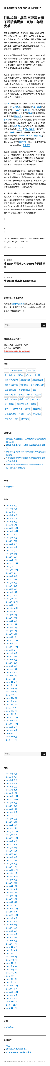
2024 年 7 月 (11, 579)
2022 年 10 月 (12, 647)
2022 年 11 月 (12, 643)
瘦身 (39, 107)
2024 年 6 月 (11, 582)
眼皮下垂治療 (22, 404)
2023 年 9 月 (11, 611)
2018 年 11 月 (11, 737)
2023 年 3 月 (11, 631)
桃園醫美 (24, 385)
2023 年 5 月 (11, 624)
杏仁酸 (37, 375)
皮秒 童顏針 (10, 404)
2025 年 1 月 (11, 560)
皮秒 (9, 103)
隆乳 (29, 414)
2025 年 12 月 (12, 528)
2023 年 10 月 (12, 608)
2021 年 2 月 (11, 711)
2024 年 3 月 (11, 592)
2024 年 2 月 (11, 595)
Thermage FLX (25, 135)
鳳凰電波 (26, 145)
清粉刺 (27, 110)
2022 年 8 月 (11, 653)
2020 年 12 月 (12, 717)
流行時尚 (10, 486)
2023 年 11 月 (11, 605)
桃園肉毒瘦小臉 (11, 385)
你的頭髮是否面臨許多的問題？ (22, 8)
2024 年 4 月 (11, 589)
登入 (8, 1046)
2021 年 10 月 (12, 685)
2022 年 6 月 (11, 659)
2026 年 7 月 (11, 509)
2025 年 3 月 (11, 554)
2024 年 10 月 (12, 570)
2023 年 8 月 (11, 615)
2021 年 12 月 (12, 679)
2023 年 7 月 (11, 618)
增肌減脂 (18, 116)
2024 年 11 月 (12, 566)
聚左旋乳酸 (30, 129)
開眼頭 (21, 414)
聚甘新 (28, 409)
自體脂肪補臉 (10, 414)
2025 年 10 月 (12, 531)
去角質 (16, 107)
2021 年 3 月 (11, 708)
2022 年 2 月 (11, 672)
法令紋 (19, 129)
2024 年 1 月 (11, 598)
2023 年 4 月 (11, 627)
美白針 (7, 409)
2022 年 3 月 (11, 669)
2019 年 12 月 (12, 733)
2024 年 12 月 (12, 563)
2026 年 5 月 (11, 515)
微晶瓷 (21, 375)
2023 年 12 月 (12, 602)
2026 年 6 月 (11, 512)
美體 (33, 107)
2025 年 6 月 (11, 544)
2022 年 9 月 (11, 650)
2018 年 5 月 (11, 740)
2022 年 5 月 (11, 663)
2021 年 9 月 (11, 688)
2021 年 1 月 (11, 714)
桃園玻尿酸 (25, 380)
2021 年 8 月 (11, 692)
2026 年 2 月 (11, 521)
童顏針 (34, 404)
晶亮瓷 (29, 375)
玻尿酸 (14, 399)
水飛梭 (12, 132)
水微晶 (6, 119)
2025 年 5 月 (11, 547)
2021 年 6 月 (11, 698)
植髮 (34, 390)
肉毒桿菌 (37, 409)
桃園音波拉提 (10, 390)
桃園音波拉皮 (24, 390)
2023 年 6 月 (11, 621)
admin (10, 247)
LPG (30, 113)
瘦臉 (21, 399)
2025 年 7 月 (11, 541)
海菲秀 (18, 110)
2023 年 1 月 (11, 637)
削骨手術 (31, 370)
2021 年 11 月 (11, 682)
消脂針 (38, 395)
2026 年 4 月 (11, 518)
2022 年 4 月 (11, 666)
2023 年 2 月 (11, 634)
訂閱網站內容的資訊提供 (16, 1049)
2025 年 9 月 (11, 534)
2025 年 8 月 (11, 537)
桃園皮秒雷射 (38, 380)
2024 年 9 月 (11, 573)
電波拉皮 (23, 142)
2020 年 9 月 (11, 727)
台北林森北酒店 (17, 304)
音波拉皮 (38, 135)
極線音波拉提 (10, 395)
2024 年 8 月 (11, 576)
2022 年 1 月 (11, 676)
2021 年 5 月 (11, 701)
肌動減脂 (17, 126)
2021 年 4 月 (11, 704)
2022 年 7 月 (11, 656)
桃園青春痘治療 (37, 385)
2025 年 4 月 (11, 550)
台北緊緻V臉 (10, 375)
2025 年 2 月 (11, 557)
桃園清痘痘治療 (11, 380)
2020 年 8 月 (11, 730)
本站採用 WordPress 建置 (36, 1062)
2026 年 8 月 (11, 505)
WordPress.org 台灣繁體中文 (18, 1052)
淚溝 (6, 399)
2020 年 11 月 (12, 720)
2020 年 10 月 (12, 724)
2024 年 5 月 (11, 586)
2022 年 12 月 (12, 640)
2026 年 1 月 (11, 525)
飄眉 (17, 419)
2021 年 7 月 (11, 695)
